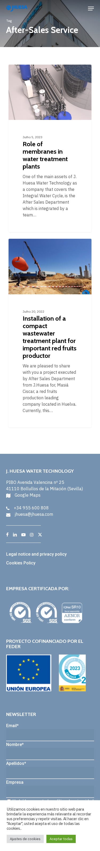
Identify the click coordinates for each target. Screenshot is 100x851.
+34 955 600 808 (31, 507)
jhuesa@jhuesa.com (34, 514)
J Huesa (25, 71)
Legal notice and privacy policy (36, 554)
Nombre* (15, 744)
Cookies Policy (20, 562)
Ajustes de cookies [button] (25, 839)
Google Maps (28, 495)
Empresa (14, 782)
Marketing (26, 245)
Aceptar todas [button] (61, 839)
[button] (91, 8)
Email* (12, 725)
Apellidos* (16, 763)
